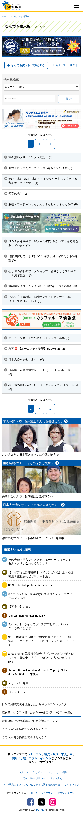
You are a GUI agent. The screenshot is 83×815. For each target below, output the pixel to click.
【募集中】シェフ (19, 606)
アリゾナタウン (65, 793)
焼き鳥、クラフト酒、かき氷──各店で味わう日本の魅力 (38, 712)
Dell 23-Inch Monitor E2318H (26, 615)
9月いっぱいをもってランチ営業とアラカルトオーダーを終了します (40, 626)
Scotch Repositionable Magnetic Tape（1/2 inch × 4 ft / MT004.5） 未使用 (40, 672)
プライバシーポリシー (33, 778)
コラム (33, 758)
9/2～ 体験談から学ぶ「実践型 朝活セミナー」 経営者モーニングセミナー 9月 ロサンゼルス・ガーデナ (41, 640)
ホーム (5, 16)
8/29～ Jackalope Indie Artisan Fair (30, 585)
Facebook (30, 802)
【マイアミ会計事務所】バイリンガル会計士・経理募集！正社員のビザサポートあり (40, 574)
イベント (45, 758)
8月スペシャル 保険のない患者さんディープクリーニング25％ (40, 596)
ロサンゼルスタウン (42, 793)
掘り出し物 (19, 758)
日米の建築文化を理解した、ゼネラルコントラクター (36, 704)
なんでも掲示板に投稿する (28, 65)
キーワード (12, 98)
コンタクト (22, 772)
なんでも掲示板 (21, 16)
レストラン (34, 754)
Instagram (52, 802)
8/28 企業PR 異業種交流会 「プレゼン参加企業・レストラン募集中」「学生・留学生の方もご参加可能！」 (41, 657)
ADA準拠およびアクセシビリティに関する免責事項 (32, 784)
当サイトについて (42, 772)
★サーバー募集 (18, 683)
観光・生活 (51, 754)
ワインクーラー (18, 692)
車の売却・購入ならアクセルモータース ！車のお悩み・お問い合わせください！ (39, 561)
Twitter (41, 802)
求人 (64, 754)
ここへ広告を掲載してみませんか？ (24, 729)
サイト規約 (56, 778)
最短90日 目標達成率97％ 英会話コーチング (30, 720)
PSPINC (40, 810)
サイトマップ (71, 784)
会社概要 (62, 772)
